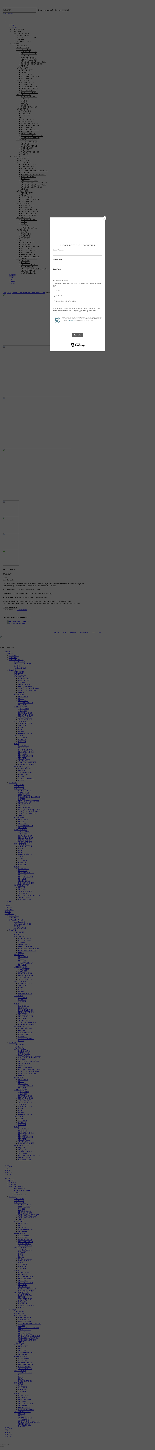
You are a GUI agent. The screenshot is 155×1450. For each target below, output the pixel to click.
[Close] (104, 218)
